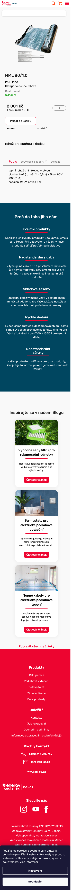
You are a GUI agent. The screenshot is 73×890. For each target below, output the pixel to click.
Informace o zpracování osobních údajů (36, 735)
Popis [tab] (13, 161)
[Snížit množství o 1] (54, 107)
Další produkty (36, 699)
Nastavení (35, 870)
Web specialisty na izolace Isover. (37, 835)
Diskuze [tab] (55, 161)
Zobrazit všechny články (36, 646)
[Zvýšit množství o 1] (64, 107)
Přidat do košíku (20, 120)
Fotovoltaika (36, 687)
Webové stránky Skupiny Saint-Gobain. (36, 831)
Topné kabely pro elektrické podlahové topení (36, 600)
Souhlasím (35, 881)
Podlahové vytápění (36, 681)
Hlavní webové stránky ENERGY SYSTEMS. (36, 826)
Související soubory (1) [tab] (34, 161)
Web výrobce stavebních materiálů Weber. (36, 840)
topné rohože (27, 86)
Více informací (29, 862)
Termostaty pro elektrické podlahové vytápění (36, 525)
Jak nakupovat (36, 723)
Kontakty (36, 717)
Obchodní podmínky (36, 729)
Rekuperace (36, 675)
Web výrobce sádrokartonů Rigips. (36, 844)
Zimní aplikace (36, 693)
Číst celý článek (36, 479)
